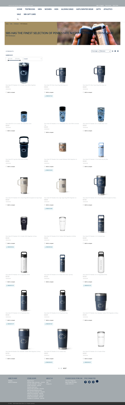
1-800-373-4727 (69, 384)
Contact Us (49, 384)
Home (19, 9)
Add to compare (11, 92)
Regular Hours (30, 380)
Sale (19, 14)
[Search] (18, 19)
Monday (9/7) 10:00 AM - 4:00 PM (35, 398)
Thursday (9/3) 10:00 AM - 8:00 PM (36, 392)
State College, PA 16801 (71, 382)
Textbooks (30, 9)
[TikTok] (97, 381)
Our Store (48, 380)
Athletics (108, 9)
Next (65, 368)
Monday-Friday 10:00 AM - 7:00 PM (36, 382)
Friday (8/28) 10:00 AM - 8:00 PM (35, 388)
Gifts (98, 9)
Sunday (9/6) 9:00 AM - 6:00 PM (35, 396)
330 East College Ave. (70, 380)
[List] (112, 51)
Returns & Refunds (12, 382)
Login (97, 5)
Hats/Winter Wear (84, 9)
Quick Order (115, 5)
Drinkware (16, 23)
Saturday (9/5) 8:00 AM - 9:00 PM (35, 395)
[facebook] (85, 382)
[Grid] (118, 51)
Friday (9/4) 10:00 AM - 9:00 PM (35, 393)
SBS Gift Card (30, 14)
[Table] (115, 51)
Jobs (47, 382)
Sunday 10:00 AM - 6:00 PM (34, 385)
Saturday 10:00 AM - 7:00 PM (34, 384)
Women (48, 9)
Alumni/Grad (67, 9)
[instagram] (93, 382)
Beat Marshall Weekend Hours (34, 390)
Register (102, 5)
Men (40, 9)
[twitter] (89, 382)
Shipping (10, 380)
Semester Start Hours (32, 387)
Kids (56, 9)
